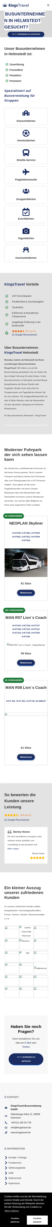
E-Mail (28, 1043)
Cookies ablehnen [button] (15, 1220)
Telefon (26, 1047)
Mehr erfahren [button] (12, 1211)
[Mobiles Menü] (48, 5)
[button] (13, 848)
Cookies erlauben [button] (37, 1220)
